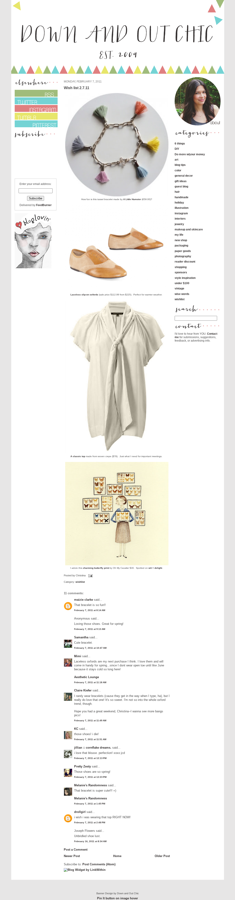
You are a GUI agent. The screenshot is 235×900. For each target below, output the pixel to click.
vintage (179, 288)
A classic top (78, 456)
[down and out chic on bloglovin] (33, 267)
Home (117, 856)
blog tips (180, 164)
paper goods (183, 250)
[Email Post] (90, 575)
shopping (181, 267)
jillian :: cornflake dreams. (92, 747)
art (176, 159)
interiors (180, 218)
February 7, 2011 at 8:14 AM (89, 610)
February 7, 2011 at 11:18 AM (90, 682)
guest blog (181, 186)
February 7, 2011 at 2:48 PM (89, 822)
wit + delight (155, 568)
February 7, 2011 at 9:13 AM (89, 629)
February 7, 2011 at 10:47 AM (90, 648)
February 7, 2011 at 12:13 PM (90, 758)
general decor (184, 175)
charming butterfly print (96, 568)
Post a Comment (75, 849)
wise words (182, 293)
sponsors (181, 272)
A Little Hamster (132, 199)
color (178, 170)
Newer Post (72, 856)
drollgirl (80, 812)
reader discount (185, 261)
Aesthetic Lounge (86, 677)
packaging (181, 245)
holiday (179, 202)
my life (179, 234)
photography (183, 256)
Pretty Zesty (82, 766)
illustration (181, 207)
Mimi (77, 656)
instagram (181, 213)
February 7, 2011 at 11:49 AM (90, 720)
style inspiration (185, 277)
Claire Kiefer (83, 690)
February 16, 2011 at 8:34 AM (90, 841)
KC (76, 728)
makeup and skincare (189, 229)
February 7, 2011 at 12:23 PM (90, 777)
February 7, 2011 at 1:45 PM (89, 803)
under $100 (182, 283)
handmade (181, 197)
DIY (177, 148)
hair (177, 191)
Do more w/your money (190, 154)
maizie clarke (83, 599)
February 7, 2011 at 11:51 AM (90, 739)
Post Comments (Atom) (98, 864)
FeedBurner (44, 205)
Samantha (81, 637)
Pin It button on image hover (117, 898)
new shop (181, 240)
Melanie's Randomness (90, 785)
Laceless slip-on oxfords (84, 294)
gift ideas (181, 181)
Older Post (162, 856)
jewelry (179, 224)
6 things (180, 143)
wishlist (80, 581)
